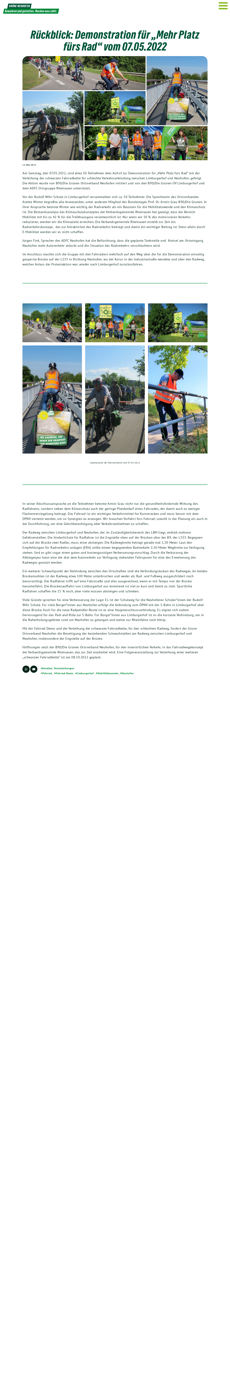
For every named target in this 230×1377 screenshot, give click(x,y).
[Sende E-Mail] (33, 669)
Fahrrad (47, 673)
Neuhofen (128, 673)
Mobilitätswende (107, 673)
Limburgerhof (85, 673)
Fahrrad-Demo (64, 673)
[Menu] (223, 6)
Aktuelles (46, 668)
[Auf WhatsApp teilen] (26, 669)
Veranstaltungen (64, 668)
